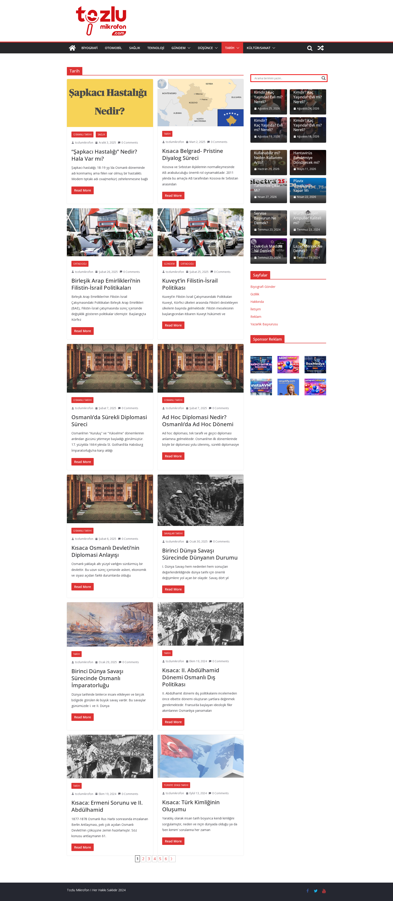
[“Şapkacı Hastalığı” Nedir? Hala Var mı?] (110, 103)
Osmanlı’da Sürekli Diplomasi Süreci (109, 420)
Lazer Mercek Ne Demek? (307, 249)
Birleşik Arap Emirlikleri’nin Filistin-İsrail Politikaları (105, 284)
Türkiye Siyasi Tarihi (176, 785)
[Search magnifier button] (323, 78)
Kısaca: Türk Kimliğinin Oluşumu (191, 805)
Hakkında (257, 301)
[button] (188, 48)
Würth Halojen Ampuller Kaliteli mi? (307, 218)
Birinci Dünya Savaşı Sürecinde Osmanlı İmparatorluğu (97, 678)
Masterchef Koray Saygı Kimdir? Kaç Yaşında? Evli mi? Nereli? (307, 92)
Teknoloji (155, 48)
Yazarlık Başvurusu (264, 324)
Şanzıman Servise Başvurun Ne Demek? (265, 216)
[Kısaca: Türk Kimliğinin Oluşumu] (201, 756)
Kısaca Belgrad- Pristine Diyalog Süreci (192, 154)
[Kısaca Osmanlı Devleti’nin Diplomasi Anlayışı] (110, 499)
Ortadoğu (80, 263)
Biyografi (89, 48)
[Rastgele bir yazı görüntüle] (320, 47)
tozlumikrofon (84, 142)
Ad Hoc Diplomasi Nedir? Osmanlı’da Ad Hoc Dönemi (197, 420)
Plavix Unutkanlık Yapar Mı (302, 186)
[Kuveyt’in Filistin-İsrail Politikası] (201, 232)
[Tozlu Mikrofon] (72, 47)
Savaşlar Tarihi (173, 533)
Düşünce (205, 48)
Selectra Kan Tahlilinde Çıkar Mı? (267, 186)
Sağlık (134, 48)
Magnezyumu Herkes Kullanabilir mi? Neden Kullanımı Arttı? (268, 153)
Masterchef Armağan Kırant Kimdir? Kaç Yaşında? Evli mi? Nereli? (268, 92)
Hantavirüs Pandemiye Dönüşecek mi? (306, 158)
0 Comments (129, 142)
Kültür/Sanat (258, 48)
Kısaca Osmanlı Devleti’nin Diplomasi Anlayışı (105, 551)
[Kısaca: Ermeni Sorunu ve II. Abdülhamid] (110, 756)
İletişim (255, 309)
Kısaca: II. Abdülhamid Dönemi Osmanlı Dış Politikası (190, 677)
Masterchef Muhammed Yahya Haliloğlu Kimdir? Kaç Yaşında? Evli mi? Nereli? (307, 118)
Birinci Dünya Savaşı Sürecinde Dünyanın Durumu (200, 554)
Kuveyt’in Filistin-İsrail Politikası (190, 284)
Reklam (255, 316)
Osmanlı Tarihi (82, 134)
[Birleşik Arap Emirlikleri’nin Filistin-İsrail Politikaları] (110, 232)
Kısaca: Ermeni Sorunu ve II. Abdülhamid (107, 806)
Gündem (178, 48)
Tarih (229, 48)
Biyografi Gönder (262, 286)
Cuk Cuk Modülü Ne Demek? (268, 249)
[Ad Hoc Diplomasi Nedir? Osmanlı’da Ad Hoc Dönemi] (201, 368)
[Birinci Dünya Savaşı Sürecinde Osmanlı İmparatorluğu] (110, 624)
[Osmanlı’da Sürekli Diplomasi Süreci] (110, 368)
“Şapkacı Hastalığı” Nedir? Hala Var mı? (104, 155)
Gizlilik (254, 294)
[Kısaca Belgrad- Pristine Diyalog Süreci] (201, 102)
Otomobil (113, 48)
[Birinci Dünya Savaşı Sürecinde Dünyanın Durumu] (201, 500)
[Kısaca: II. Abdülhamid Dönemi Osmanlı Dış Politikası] (201, 624)
